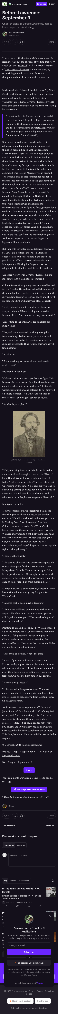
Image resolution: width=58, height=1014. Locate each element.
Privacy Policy (30, 975)
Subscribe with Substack (31, 962)
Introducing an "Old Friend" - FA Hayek (21, 890)
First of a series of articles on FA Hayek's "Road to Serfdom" (21, 897)
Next (48, 825)
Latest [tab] (13, 880)
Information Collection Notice (37, 972)
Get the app (43, 1001)
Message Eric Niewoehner (31, 789)
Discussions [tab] (24, 880)
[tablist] (14, 845)
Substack (15, 1008)
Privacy (32, 991)
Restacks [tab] (21, 845)
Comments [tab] (9, 845)
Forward (22, 66)
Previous (11, 825)
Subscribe (41, 4)
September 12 (25, 762)
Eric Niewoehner (16, 33)
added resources (40, 77)
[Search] (53, 880)
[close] (50, 916)
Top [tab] (5, 880)
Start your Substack (21, 1001)
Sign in (52, 4)
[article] (29, 897)
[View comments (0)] (15, 42)
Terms (40, 991)
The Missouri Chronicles (17, 69)
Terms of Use (44, 969)
